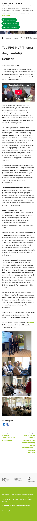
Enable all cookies (9, 20)
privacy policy (6, 15)
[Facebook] (7, 424)
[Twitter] (11, 424)
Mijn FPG (31, 322)
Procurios (12, 511)
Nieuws (16, 38)
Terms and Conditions (9, 505)
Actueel (8, 38)
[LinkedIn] (3, 424)
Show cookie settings (10, 23)
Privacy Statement (23, 505)
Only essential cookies (10, 27)
